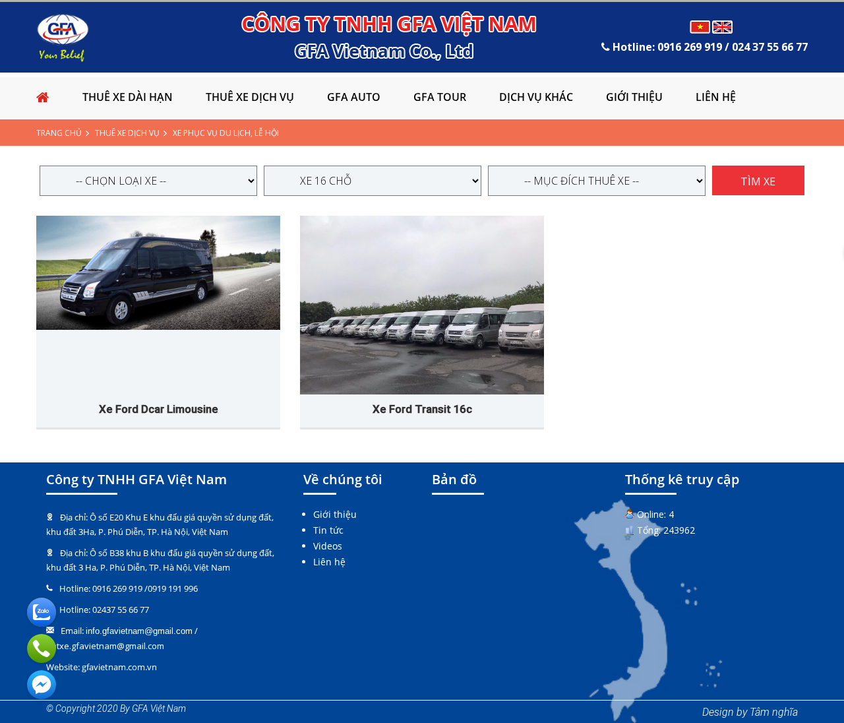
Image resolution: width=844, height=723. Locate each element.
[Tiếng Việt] (700, 26)
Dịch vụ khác (536, 97)
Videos (327, 546)
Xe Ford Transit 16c (422, 409)
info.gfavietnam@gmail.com (139, 631)
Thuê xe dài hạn (127, 97)
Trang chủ (59, 133)
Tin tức (328, 530)
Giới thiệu (634, 97)
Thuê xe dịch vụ (250, 97)
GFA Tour (439, 97)
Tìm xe (757, 181)
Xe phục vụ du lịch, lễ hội (226, 133)
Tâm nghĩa (774, 711)
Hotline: (709, 47)
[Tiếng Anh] (723, 26)
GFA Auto (353, 97)
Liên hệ (716, 97)
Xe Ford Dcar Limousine (158, 409)
